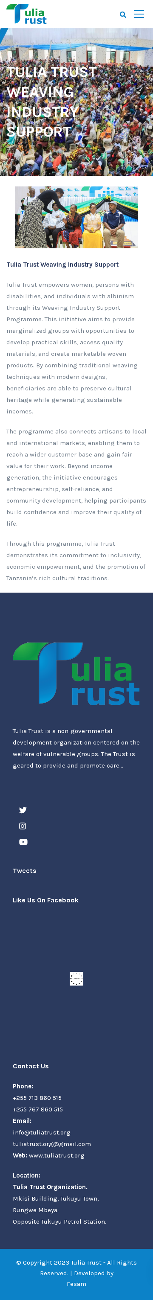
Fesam (76, 1284)
